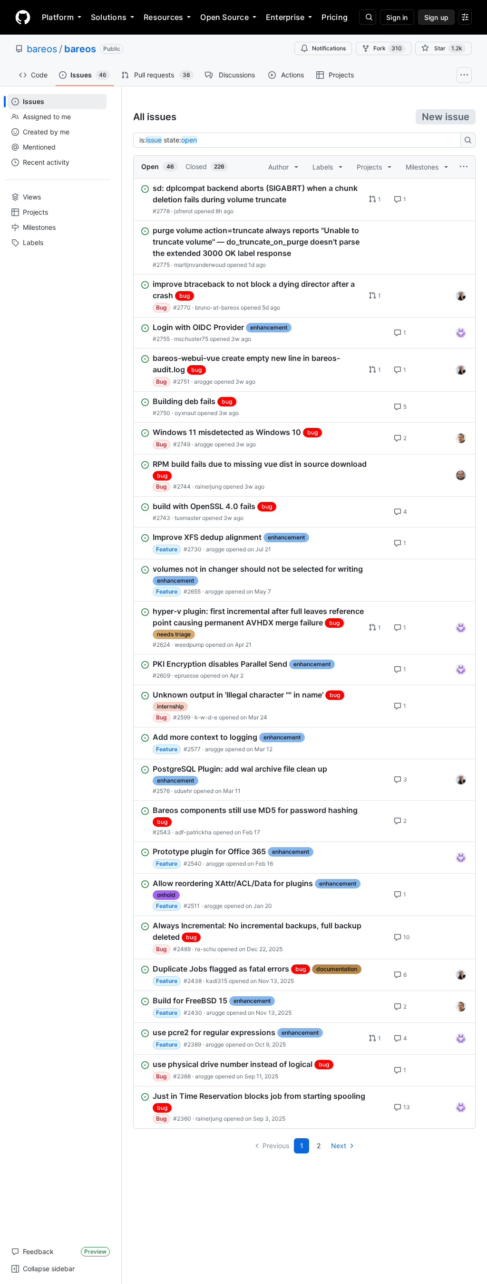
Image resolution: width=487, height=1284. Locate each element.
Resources (163, 17)
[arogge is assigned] (461, 438)
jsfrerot (183, 211)
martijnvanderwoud (199, 264)
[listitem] (304, 199)
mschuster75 (191, 338)
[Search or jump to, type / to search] (367, 17)
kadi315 (216, 980)
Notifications (329, 48)
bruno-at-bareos (217, 307)
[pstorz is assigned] (461, 475)
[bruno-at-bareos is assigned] (461, 296)
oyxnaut (185, 412)
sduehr (183, 790)
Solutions (109, 17)
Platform (58, 17)
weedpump (189, 644)
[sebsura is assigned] (461, 333)
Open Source (224, 17)
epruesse (187, 675)
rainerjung (208, 486)
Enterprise (285, 17)
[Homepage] (22, 17)
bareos (42, 49)
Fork (387, 48)
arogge (203, 381)
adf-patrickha (193, 832)
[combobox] (299, 140)
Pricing (334, 17)
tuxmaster (188, 517)
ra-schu (205, 949)
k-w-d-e (206, 717)
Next (338, 1146)
